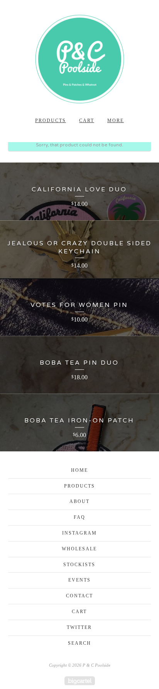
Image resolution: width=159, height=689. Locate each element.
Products (50, 120)
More (115, 120)
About (79, 501)
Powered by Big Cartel (79, 680)
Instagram (79, 533)
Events (79, 580)
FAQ (79, 517)
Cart (86, 120)
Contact (79, 595)
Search (79, 643)
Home (79, 470)
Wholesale (79, 549)
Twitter (79, 627)
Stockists (79, 564)
